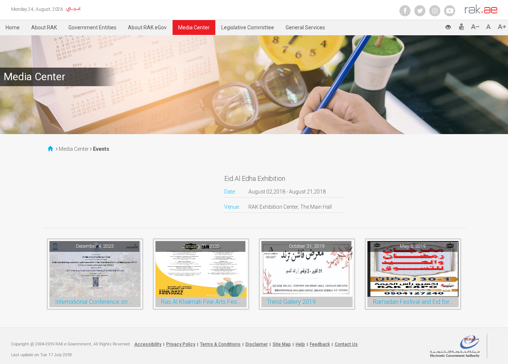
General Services (305, 27)
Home (13, 27)
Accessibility (147, 344)
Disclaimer (256, 344)
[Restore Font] (490, 26)
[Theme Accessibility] (451, 25)
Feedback (320, 344)
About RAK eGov (147, 27)
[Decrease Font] (476, 26)
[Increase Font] (502, 26)
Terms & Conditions (220, 344)
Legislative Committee (247, 27)
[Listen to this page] (433, 26)
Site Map (282, 344)
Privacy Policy (180, 344)
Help (300, 344)
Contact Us (346, 344)
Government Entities (92, 27)
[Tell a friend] (461, 26)
